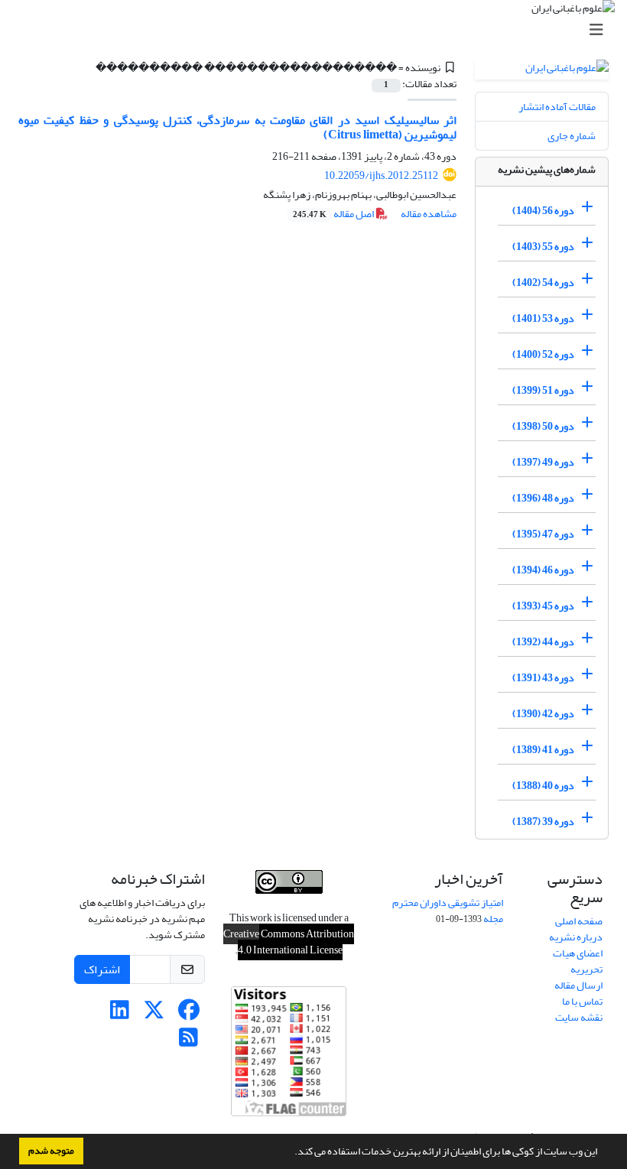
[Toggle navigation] (318, 30)
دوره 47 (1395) (543, 534)
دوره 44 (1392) (543, 642)
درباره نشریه (576, 937)
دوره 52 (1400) (543, 354)
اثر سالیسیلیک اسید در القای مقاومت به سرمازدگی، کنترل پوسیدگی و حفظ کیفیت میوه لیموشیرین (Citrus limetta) (237, 127)
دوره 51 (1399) (543, 390)
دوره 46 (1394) (543, 570)
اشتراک (102, 969)
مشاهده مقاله (428, 213)
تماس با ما (582, 1001)
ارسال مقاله (578, 985)
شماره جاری (571, 135)
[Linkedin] (119, 1014)
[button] (290, 1153)
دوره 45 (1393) (543, 606)
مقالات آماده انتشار (557, 106)
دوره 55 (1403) (543, 246)
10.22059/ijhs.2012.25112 (381, 175)
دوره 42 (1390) (543, 713)
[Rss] (188, 1041)
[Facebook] (188, 1014)
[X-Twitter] (154, 1014)
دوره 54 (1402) (543, 282)
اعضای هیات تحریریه (578, 961)
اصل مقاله (334, 213)
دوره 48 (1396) (543, 498)
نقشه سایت (579, 1017)
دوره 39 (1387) (543, 821)
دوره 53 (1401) (543, 318)
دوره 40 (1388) (543, 785)
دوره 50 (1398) (543, 426)
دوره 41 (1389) (543, 749)
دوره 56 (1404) (543, 210)
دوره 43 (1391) (543, 677)
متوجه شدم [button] (51, 1150)
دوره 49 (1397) (543, 462)
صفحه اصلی (579, 921)
